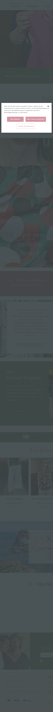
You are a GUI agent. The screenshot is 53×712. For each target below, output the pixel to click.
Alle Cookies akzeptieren (36, 119)
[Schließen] (48, 106)
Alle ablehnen (15, 119)
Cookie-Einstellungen (26, 126)
